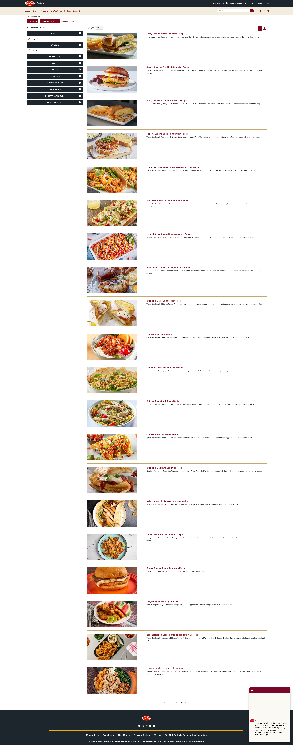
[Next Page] (193, 702)
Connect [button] (76, 11)
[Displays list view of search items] (260, 28)
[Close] (288, 690)
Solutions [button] (44, 11)
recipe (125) (36, 39)
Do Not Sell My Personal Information (186, 735)
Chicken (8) (36, 50)
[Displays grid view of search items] (264, 28)
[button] (55, 33)
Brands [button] (35, 11)
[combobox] (235, 10)
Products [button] (26, 11)
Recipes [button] (67, 11)
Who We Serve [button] (56, 11)
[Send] (287, 739)
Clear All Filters (67, 21)
